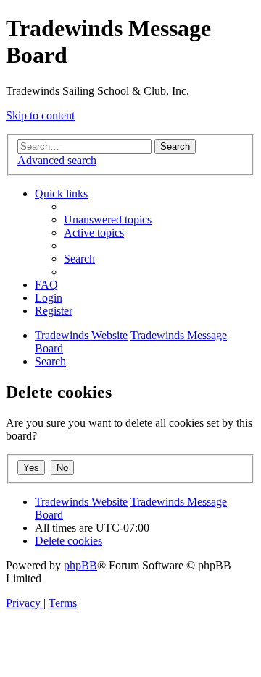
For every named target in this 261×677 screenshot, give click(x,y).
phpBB (80, 565)
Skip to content (40, 115)
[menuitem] (108, 219)
